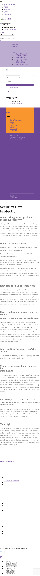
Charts (6, 7)
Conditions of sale (9, 479)
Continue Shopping (10, 29)
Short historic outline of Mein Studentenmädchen (19, 145)
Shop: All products (9, 4)
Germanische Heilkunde (17, 137)
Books (6, 6)
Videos (12, 196)
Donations (13, 46)
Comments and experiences (18, 190)
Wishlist (6, 505)
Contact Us (7, 14)
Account (6, 503)
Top (1, 556)
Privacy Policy (8, 484)
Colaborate (14, 44)
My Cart (6, 507)
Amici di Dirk (14, 135)
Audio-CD (7, 9)
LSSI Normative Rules (11, 482)
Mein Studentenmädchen (17, 139)
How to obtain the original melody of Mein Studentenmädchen (21, 163)
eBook (6, 11)
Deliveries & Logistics (11, 477)
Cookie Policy (8, 488)
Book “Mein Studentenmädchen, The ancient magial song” (21, 181)
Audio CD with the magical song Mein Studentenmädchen (20, 172)
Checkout (7, 510)
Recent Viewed (8, 509)
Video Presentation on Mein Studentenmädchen (18, 154)
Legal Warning (8, 486)
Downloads (7, 13)
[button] (2, 33)
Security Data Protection (11, 481)
